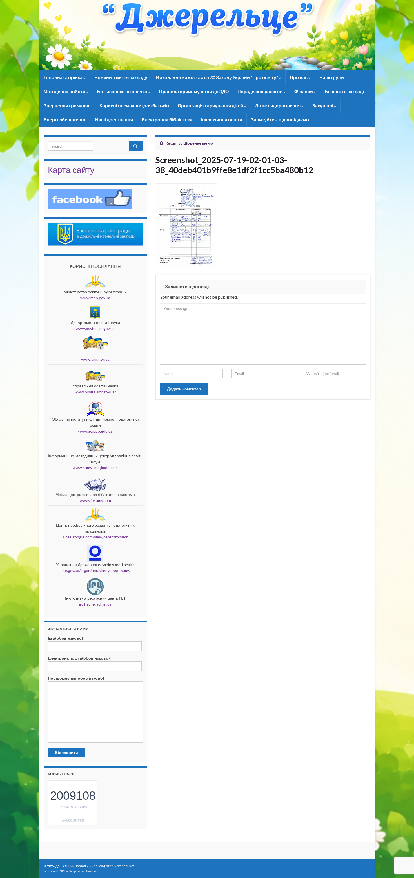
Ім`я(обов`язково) (65, 638)
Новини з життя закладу (120, 77)
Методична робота (65, 91)
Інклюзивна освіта (221, 119)
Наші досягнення (114, 119)
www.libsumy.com (95, 500)
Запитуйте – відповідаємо (280, 119)
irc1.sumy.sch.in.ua (95, 604)
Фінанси (304, 91)
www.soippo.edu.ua (95, 431)
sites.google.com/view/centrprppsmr (95, 537)
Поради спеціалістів (260, 91)
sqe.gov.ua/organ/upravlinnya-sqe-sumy (95, 570)
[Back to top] (401, 844)
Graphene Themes (82, 871)
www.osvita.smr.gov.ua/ (95, 391)
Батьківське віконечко (122, 91)
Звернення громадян (67, 105)
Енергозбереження (65, 119)
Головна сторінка (63, 77)
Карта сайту (71, 170)
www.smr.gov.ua (95, 359)
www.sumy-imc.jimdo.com (95, 467)
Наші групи (331, 77)
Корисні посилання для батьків (134, 105)
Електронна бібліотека (167, 119)
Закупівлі (323, 105)
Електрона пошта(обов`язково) (79, 658)
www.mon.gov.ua (95, 297)
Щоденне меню (198, 143)
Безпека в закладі (344, 91)
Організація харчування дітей (211, 105)
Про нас (299, 77)
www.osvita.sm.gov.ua (95, 328)
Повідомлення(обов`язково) (76, 678)
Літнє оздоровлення (278, 105)
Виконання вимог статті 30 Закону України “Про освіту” (217, 77)
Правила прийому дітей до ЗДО (194, 91)
